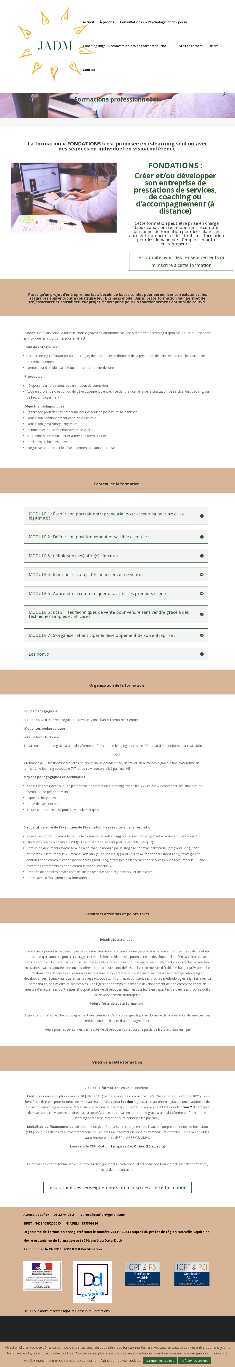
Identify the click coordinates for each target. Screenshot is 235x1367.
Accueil (88, 22)
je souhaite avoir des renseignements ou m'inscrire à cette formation (181, 261)
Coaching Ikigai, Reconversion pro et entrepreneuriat (124, 46)
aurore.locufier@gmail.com (102, 1214)
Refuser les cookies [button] (194, 1361)
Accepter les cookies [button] (160, 1361)
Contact (89, 70)
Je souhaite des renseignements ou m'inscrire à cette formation (117, 1187)
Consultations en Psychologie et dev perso (153, 22)
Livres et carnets (190, 46)
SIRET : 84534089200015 (42, 1223)
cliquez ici (121, 1146)
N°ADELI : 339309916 (81, 1223)
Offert (213, 46)
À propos (107, 22)
